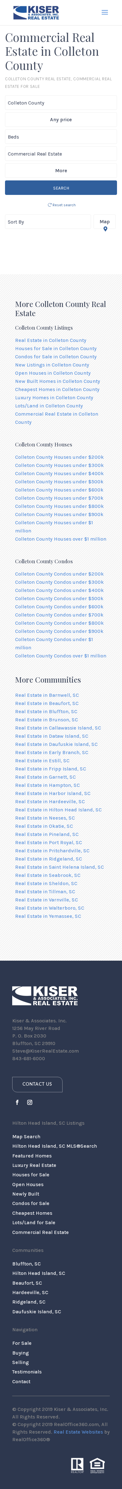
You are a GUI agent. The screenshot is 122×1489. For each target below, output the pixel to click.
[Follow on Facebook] (17, 1102)
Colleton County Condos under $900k (59, 631)
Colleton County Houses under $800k (59, 506)
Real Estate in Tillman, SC (45, 892)
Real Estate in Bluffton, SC (46, 711)
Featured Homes (32, 1156)
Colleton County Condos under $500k (59, 598)
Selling (20, 1362)
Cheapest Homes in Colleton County (57, 389)
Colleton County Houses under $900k (59, 514)
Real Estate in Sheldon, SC (46, 883)
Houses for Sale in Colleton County (56, 348)
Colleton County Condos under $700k (59, 615)
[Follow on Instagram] (30, 1102)
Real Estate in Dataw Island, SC (51, 736)
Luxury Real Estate (34, 1165)
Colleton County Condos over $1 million (60, 656)
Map (104, 221)
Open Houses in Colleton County (53, 373)
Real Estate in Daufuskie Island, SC (56, 744)
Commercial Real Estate (40, 1232)
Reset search (64, 205)
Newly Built (25, 1194)
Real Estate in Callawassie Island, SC (58, 728)
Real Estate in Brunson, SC (46, 720)
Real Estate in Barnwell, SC (47, 695)
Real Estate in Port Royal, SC (48, 842)
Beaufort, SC (27, 1283)
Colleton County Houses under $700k (59, 498)
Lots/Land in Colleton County (49, 406)
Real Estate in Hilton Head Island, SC (58, 810)
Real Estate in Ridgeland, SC (48, 859)
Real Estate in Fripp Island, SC (50, 769)
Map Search (26, 1136)
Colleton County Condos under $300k (59, 582)
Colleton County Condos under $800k (59, 623)
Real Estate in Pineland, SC (47, 834)
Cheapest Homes (32, 1213)
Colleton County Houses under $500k (59, 482)
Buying (20, 1353)
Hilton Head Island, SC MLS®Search (54, 1146)
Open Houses (27, 1184)
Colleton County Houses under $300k (59, 465)
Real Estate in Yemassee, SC (48, 916)
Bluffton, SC (26, 1264)
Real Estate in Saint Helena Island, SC (59, 867)
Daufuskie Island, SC (36, 1312)
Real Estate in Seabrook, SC (47, 875)
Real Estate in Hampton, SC (47, 785)
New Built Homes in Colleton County (57, 381)
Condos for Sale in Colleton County (56, 357)
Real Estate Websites (78, 1432)
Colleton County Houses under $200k (59, 457)
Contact (21, 1381)
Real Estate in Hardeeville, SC (50, 801)
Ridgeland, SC (28, 1302)
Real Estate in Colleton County (50, 340)
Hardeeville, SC (30, 1292)
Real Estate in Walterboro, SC (49, 908)
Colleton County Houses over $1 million (60, 539)
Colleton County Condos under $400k (59, 590)
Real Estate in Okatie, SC (44, 826)
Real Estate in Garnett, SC (45, 777)
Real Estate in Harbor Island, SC (52, 793)
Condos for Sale (30, 1203)
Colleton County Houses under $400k (59, 473)
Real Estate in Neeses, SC (45, 818)
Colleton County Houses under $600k (59, 490)
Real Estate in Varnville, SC (46, 900)
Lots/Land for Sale (33, 1222)
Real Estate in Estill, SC (42, 761)
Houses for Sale (30, 1175)
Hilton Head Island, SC (38, 1273)
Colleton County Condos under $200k (59, 574)
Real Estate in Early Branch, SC (51, 752)
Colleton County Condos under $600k (59, 607)
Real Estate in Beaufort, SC (47, 703)
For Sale (22, 1343)
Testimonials (27, 1372)
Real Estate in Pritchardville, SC (52, 851)
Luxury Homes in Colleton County (54, 398)
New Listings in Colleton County (52, 365)
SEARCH (61, 188)
